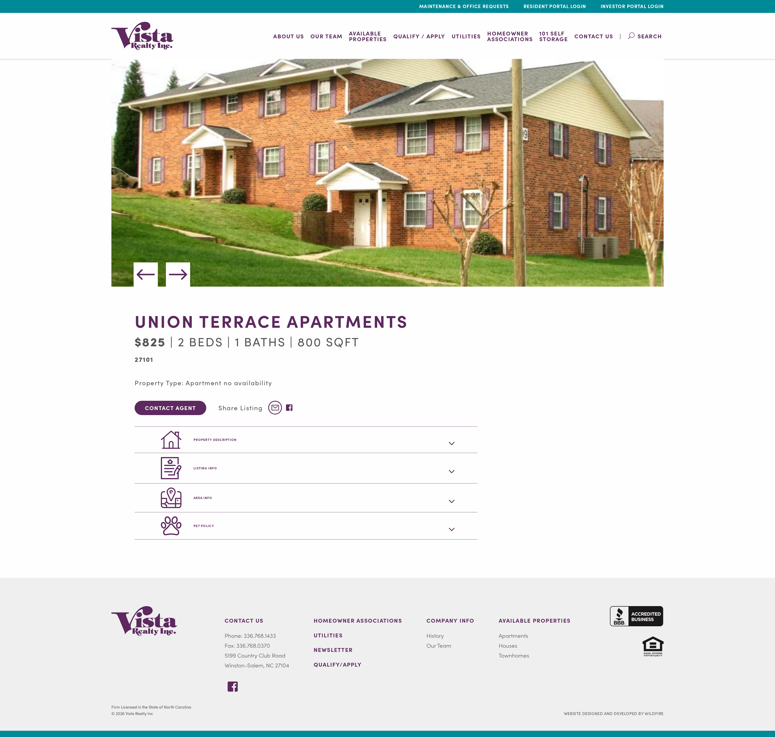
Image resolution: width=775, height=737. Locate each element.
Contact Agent (170, 408)
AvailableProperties (368, 36)
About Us (288, 36)
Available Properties (535, 620)
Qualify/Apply (338, 664)
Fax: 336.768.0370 (247, 645)
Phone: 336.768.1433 (250, 635)
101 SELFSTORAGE (553, 36)
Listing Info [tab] (205, 468)
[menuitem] (288, 36)
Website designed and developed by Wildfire (614, 713)
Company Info (450, 620)
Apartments (513, 635)
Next (178, 274)
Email (275, 407)
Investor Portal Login (632, 6)
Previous (146, 274)
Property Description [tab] (215, 439)
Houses (508, 645)
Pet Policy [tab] (204, 525)
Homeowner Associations (358, 620)
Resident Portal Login (555, 6)
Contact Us (593, 36)
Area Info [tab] (203, 497)
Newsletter (333, 649)
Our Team (326, 36)
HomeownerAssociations (510, 36)
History (435, 635)
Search (650, 36)
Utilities (466, 36)
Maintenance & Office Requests (464, 6)
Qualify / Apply (419, 36)
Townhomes (514, 655)
